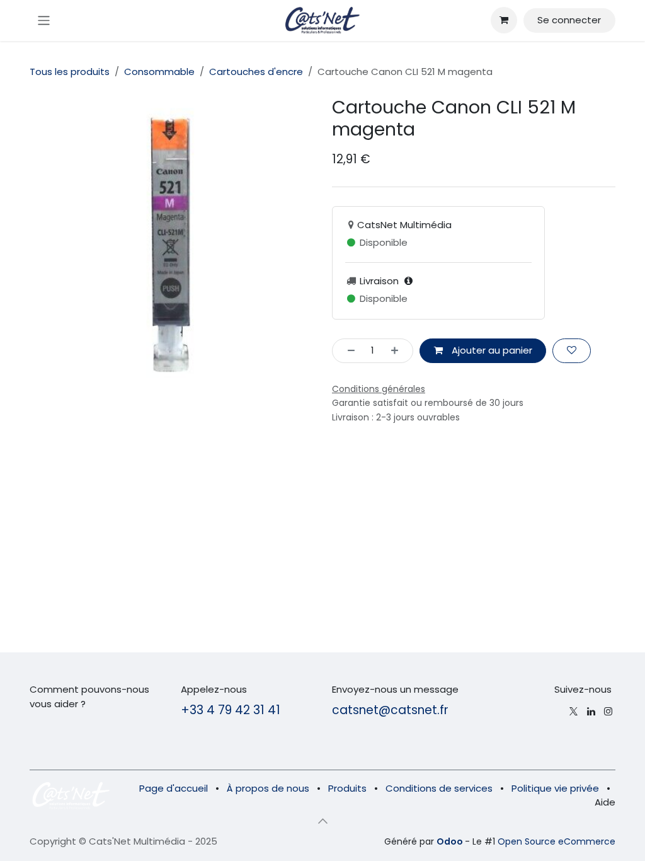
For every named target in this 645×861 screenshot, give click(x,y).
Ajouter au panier (490, 350)
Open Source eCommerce (556, 841)
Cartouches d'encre (256, 71)
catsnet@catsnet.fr (390, 710)
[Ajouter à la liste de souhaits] (571, 350)
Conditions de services (439, 788)
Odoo (451, 841)
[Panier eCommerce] (504, 20)
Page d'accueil (173, 788)
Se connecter (569, 19)
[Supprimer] (347, 350)
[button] (322, 821)
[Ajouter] (398, 350)
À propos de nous (268, 788)
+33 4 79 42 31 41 (230, 710)
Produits (347, 788)
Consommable (159, 71)
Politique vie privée (555, 788)
